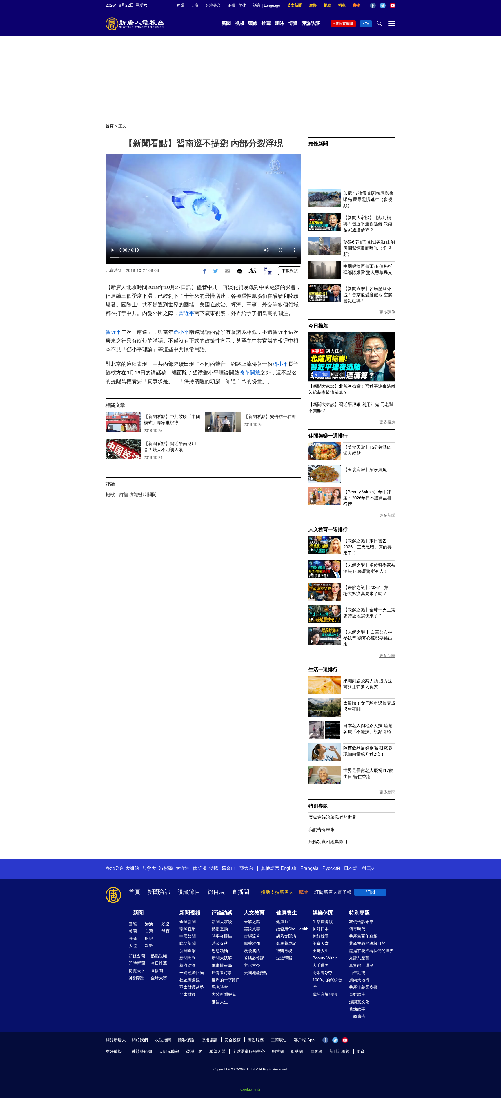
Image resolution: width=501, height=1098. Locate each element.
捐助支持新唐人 (277, 892)
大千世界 (321, 965)
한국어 (369, 868)
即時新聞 (137, 963)
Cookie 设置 (250, 1089)
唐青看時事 (222, 972)
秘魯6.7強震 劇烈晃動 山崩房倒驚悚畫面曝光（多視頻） (369, 248)
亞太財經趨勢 (191, 987)
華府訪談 (187, 965)
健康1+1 (283, 921)
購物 (356, 5)
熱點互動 (220, 929)
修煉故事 (357, 1009)
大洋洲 (183, 868)
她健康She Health (292, 929)
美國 (133, 931)
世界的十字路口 (226, 980)
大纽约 (132, 868)
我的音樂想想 (325, 994)
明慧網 (278, 1051)
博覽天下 (137, 970)
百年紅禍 (357, 972)
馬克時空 (220, 987)
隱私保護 (186, 1039)
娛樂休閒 (323, 913)
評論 (133, 938)
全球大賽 (159, 978)
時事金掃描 (222, 936)
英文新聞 (294, 5)
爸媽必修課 (254, 958)
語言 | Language (266, 5)
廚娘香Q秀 (322, 972)
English (288, 868)
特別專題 (318, 806)
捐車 (342, 5)
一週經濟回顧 (191, 972)
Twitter (383, 5)
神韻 (180, 5)
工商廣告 (357, 1016)
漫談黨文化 (359, 1002)
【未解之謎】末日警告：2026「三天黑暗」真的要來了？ (367, 546)
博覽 (292, 23)
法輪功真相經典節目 (328, 841)
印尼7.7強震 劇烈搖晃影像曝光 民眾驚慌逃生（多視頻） (368, 199)
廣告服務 (256, 1039)
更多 (361, 1051)
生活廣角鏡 (323, 921)
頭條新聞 (318, 144)
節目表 (216, 892)
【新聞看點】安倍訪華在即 (270, 416)
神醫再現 (284, 950)
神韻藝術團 (142, 1051)
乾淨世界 (194, 1051)
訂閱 (370, 892)
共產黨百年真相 (363, 936)
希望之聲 (217, 1051)
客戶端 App (304, 1039)
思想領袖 (220, 950)
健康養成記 (286, 943)
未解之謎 (252, 921)
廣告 (313, 5)
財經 (149, 938)
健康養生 (286, 913)
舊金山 (228, 868)
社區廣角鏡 (189, 980)
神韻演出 (137, 978)
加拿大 (149, 868)
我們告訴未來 (321, 829)
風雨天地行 (359, 980)
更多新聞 (387, 515)
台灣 (149, 931)
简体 (242, 5)
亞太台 (246, 868)
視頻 (239, 23)
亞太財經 (187, 994)
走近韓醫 (284, 958)
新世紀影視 (339, 1051)
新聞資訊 (158, 892)
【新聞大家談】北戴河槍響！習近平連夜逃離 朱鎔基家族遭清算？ (367, 223)
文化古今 (252, 965)
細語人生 (220, 1002)
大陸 (133, 945)
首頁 (110, 126)
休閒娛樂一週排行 (327, 436)
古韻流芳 (252, 936)
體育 (165, 931)
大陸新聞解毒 (224, 994)
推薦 (266, 23)
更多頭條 (387, 312)
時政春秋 (220, 943)
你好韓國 (321, 936)
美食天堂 (321, 943)
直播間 (240, 892)
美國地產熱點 (256, 972)
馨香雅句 (252, 943)
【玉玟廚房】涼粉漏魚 (365, 469)
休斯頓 (199, 868)
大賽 (195, 5)
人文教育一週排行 (327, 529)
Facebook (373, 5)
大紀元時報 (169, 1051)
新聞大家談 (222, 921)
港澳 (149, 924)
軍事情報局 (222, 965)
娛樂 (165, 924)
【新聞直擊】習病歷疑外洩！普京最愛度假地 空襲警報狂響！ (367, 294)
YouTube (392, 5)
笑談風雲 (252, 929)
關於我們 (140, 1039)
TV (367, 24)
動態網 (297, 1051)
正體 (231, 5)
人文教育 (254, 913)
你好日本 (321, 929)
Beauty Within (325, 958)
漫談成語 (252, 950)
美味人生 (321, 950)
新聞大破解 (222, 958)
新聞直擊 (187, 950)
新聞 (226, 23)
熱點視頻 (159, 956)
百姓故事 (357, 994)
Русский (331, 868)
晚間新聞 (187, 943)
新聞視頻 (189, 913)
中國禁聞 (187, 936)
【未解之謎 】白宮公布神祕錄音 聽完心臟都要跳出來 (367, 638)
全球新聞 (187, 921)
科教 (149, 945)
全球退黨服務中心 (249, 1051)
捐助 (327, 5)
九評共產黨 (359, 958)
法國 (214, 868)
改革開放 (249, 373)
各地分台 (213, 5)
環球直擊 (187, 929)
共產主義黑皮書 (363, 987)
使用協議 (209, 1039)
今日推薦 (318, 326)
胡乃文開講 (286, 936)
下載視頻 (290, 270)
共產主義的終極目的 (367, 943)
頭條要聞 (137, 956)
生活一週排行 (323, 669)
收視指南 (163, 1039)
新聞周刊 (187, 958)
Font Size (252, 270)
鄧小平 (181, 332)
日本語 (351, 868)
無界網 (316, 1051)
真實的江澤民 (361, 965)
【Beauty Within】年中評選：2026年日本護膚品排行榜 (367, 497)
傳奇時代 (357, 929)
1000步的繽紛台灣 (327, 983)
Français (309, 868)
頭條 (252, 23)
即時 (279, 23)
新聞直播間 (344, 24)
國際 (133, 924)
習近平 (186, 313)
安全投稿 (232, 1039)
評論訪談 (311, 23)
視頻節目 (189, 892)
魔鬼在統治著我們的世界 (332, 817)
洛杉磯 (166, 868)
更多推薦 (387, 422)
